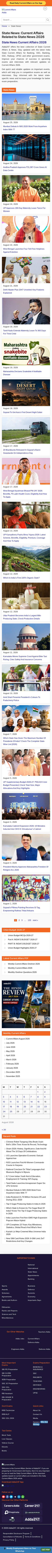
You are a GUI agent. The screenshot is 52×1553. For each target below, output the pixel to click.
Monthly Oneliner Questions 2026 (22, 972)
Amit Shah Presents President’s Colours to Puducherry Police (21, 698)
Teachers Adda (44, 1332)
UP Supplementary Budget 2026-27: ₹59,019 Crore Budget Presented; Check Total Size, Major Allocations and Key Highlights (25, 785)
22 (38, 1106)
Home (4, 26)
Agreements (7, 1297)
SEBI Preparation (9, 1379)
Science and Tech (9, 1314)
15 (38, 1102)
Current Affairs (34, 1339)
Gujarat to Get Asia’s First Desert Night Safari (22, 412)
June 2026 (10, 1047)
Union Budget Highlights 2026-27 (22, 948)
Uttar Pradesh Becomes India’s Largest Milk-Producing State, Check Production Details (22, 617)
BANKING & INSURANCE (38, 1368)
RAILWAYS (37, 1377)
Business (31, 1286)
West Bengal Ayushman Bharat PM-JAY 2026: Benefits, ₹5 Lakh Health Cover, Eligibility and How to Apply (25, 494)
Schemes (5, 1293)
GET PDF (46, 1550)
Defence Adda (33, 1342)
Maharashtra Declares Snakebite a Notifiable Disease (22, 373)
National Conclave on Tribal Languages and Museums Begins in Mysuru (25, 1170)
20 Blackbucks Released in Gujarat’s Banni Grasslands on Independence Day (21, 451)
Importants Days (34, 1300)
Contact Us (37, 1414)
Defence (31, 1289)
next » (35, 920)
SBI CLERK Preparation (6, 1374)
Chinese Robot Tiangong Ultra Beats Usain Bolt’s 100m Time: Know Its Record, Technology (26, 1143)
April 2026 (10, 1055)
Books (4, 1451)
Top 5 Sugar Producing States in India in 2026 (25, 1204)
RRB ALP (5, 1414)
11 (10, 1102)
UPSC (35, 1393)
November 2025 (13, 1076)
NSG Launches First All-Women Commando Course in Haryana (25, 1163)
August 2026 (18, 1039)
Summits (31, 1293)
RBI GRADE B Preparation (7, 1398)
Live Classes (7, 1439)
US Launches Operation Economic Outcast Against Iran (24, 1157)
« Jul (4, 1130)
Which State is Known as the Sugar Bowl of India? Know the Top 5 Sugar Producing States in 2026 (26, 1211)
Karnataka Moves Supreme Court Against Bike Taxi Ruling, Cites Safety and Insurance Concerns (25, 658)
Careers (40, 1423)
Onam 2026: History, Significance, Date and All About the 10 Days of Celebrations (26, 1150)
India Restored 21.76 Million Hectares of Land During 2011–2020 (26, 1198)
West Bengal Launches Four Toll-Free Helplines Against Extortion (23, 250)
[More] (45, 8)
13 (25, 1102)
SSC (35, 1373)
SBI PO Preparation (10, 1369)
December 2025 (13, 1072)
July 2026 (10, 1043)
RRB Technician (8, 1410)
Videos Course (8, 1443)
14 (31, 1102)
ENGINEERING (39, 1389)
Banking (31, 1279)
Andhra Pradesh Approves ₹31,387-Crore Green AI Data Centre (25, 168)
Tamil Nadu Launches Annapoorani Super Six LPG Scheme (25, 1184)
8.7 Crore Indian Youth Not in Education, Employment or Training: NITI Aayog (23, 1177)
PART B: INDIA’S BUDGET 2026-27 (23, 944)
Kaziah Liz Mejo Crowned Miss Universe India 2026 (26, 1233)
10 (4, 1102)
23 (45, 1106)
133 (29, 920)
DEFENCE (37, 1385)
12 (18, 1102)
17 (4, 1106)
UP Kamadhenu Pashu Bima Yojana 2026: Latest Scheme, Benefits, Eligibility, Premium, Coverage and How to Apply (24, 538)
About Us (36, 1410)
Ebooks (5, 1447)
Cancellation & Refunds (12, 1537)
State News (32, 1272)
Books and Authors (9, 1300)
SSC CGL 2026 (8, 1418)
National (31, 1265)
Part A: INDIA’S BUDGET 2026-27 (22, 940)
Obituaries (6, 1307)
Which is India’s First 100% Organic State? (21, 578)
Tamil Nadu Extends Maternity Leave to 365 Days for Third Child (24, 332)
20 (25, 1106)
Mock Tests (6, 1435)
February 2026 (12, 1064)
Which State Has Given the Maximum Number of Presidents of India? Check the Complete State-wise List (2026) (24, 741)
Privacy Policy (8, 1540)
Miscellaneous (7, 1318)
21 (31, 1106)
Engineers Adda (17, 1349)
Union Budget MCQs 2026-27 (20, 935)
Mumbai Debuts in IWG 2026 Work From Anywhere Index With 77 (25, 128)
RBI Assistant (7, 1393)
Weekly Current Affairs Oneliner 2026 (24, 964)
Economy (31, 1297)
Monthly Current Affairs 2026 (20, 968)
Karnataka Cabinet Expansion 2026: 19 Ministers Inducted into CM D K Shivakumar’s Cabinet (24, 827)
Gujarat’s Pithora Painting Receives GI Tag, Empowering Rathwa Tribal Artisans (21, 909)
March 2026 (11, 1060)
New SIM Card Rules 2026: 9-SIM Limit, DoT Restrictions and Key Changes (25, 1239)
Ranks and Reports (9, 1311)
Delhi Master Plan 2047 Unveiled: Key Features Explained (23, 291)
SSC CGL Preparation (6, 1388)
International (33, 1268)
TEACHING (37, 1381)
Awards (5, 1289)
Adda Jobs (20, 1339)
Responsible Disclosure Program (16, 1533)
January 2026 (12, 1068)
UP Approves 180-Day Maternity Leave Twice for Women (24, 209)
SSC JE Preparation (10, 1383)
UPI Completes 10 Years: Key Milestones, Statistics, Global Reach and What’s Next (24, 1226)
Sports (4, 1286)
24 (4, 1111)
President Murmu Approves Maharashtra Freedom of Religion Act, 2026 (25, 868)
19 (18, 1106)
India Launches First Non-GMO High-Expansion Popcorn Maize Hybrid (26, 1219)
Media (35, 1418)
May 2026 (10, 1051)
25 (11, 1111)
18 (11, 1106)
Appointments (33, 1275)
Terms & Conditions (33, 1537)
